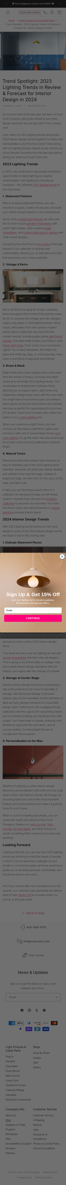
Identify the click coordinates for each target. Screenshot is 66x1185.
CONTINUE (33, 618)
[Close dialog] (62, 556)
